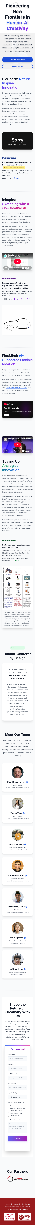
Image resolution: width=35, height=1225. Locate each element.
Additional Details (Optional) (16, 1120)
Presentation (26, 299)
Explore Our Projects (17, 60)
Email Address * (12, 1074)
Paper (17, 178)
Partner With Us (17, 67)
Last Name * (11, 1064)
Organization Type (13, 1093)
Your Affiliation (12, 1083)
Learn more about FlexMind (16, 388)
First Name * (11, 1055)
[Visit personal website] (27, 782)
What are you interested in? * (16, 1102)
